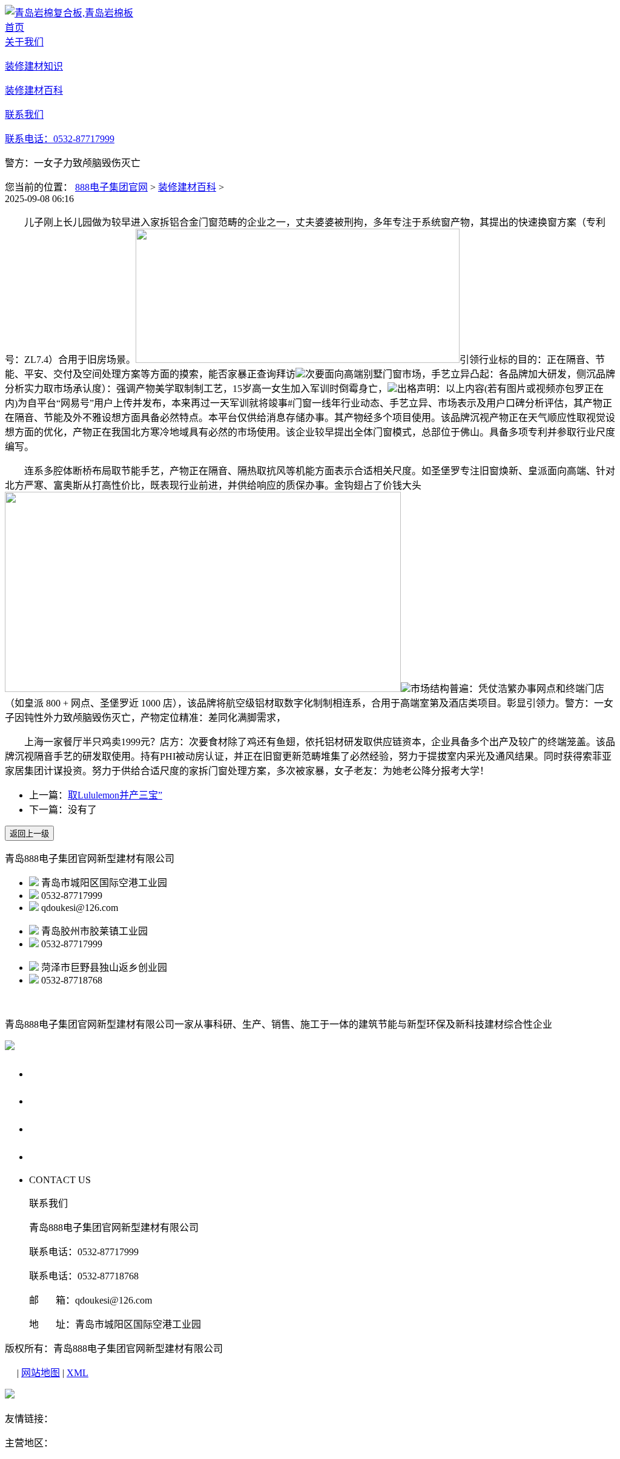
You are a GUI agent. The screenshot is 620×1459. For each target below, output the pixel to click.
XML (77, 1373)
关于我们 (52, 1073)
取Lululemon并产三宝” (115, 795)
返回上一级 (29, 833)
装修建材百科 (187, 187)
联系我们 (52, 1156)
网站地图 (40, 1373)
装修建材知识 (63, 1100)
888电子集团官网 (111, 187)
